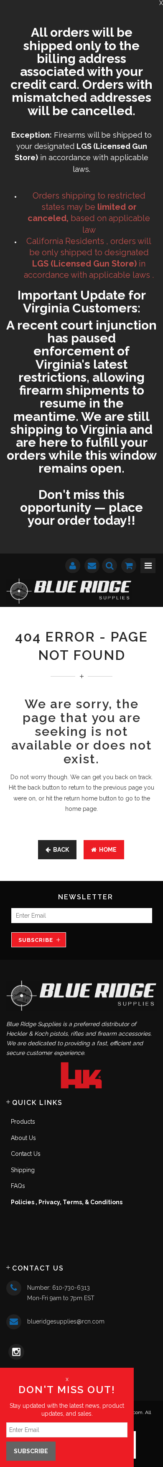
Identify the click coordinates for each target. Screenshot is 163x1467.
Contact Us (26, 1153)
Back (60, 849)
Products (23, 1121)
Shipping (23, 1170)
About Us (23, 1138)
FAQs (18, 1186)
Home (107, 849)
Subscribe (35, 940)
